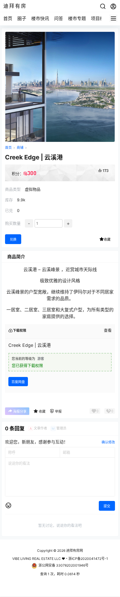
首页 (7, 18)
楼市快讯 (40, 18)
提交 (107, 506)
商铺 (20, 147)
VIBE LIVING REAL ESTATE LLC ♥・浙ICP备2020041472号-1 (60, 559)
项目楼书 (100, 18)
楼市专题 (77, 18)
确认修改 (108, 442)
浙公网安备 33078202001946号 (63, 565)
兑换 (13, 239)
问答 (58, 18)
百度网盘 (18, 382)
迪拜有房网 (74, 550)
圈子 (21, 18)
